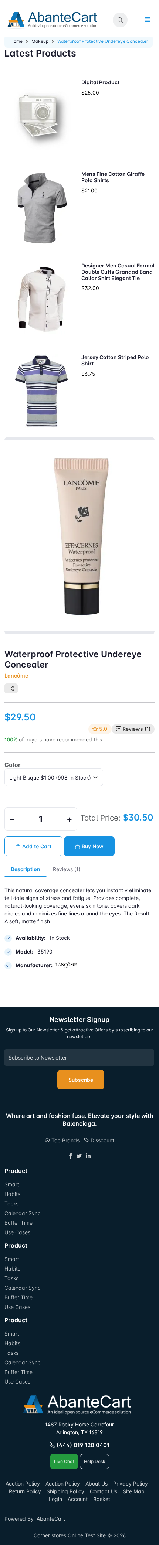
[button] (120, 20)
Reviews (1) (136, 729)
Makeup (39, 41)
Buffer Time (18, 1223)
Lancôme (16, 675)
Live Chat (64, 1461)
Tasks (11, 1203)
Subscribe (80, 1080)
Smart (11, 1184)
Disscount (101, 1140)
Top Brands (65, 1140)
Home (16, 41)
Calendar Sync (22, 1213)
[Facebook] (70, 1156)
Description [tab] (25, 869)
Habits (12, 1194)
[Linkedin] (88, 1156)
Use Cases (17, 1232)
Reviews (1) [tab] (66, 869)
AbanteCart (51, 1518)
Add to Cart (36, 846)
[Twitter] (79, 1156)
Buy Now (92, 846)
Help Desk (94, 1461)
